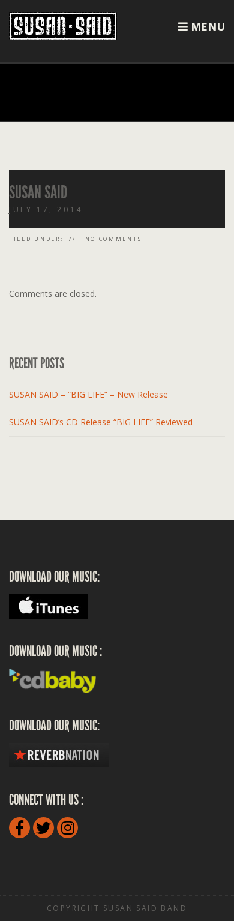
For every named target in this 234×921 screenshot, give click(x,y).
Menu (206, 26)
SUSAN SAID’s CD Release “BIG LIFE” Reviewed (101, 422)
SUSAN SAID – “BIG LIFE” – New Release (88, 394)
